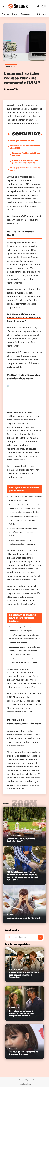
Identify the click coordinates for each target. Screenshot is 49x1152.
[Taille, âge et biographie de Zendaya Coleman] (24, 1041)
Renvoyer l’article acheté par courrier (26, 154)
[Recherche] (37, 6)
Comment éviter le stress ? (24, 918)
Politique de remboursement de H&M (25, 169)
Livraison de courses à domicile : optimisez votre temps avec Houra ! (23, 1013)
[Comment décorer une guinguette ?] (24, 826)
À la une (12, 869)
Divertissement (15, 835)
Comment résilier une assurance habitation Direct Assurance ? (24, 317)
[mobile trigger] (5, 5)
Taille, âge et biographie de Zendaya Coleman (23, 1053)
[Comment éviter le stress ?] (24, 903)
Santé (11, 915)
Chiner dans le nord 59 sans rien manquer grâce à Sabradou (24, 974)
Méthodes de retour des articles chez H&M (25, 146)
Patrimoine (11, 66)
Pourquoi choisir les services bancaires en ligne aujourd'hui (24, 219)
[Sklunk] (18, 5)
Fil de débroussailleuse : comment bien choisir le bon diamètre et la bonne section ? (22, 876)
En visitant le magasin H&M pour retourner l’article (25, 161)
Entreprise (15, 1008)
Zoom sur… (24, 804)
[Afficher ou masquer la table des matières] (41, 134)
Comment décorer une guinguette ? (21, 839)
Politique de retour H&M (22, 141)
